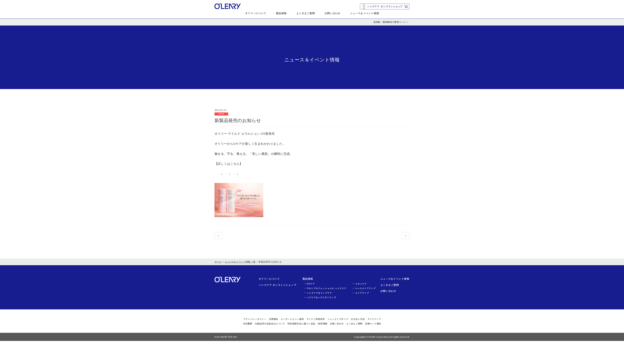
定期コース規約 (373, 323)
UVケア (311, 283)
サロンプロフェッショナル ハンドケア (326, 288)
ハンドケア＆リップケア (319, 292)
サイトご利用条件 (315, 319)
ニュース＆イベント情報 (364, 13)
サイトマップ (374, 319)
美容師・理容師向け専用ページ (389, 22)
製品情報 (281, 13)
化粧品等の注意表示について (270, 323)
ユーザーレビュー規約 (292, 319)
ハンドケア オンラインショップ (277, 285)
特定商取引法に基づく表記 (301, 323)
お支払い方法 (358, 319)
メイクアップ (362, 292)
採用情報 (322, 323)
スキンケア (361, 283)
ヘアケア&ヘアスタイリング (321, 297)
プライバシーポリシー (254, 319)
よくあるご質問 (305, 13)
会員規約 (273, 319)
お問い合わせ (332, 13)
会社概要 (247, 323)
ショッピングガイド (337, 319)
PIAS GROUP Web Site (225, 336)
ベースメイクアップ (365, 288)
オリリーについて (255, 13)
